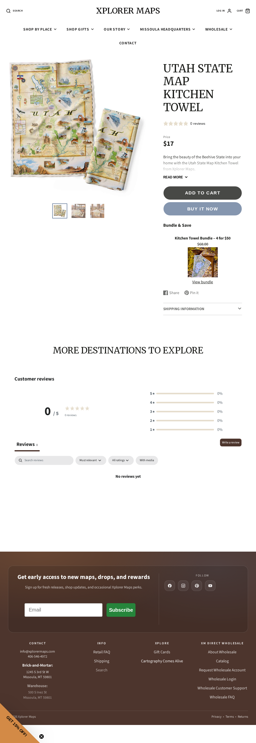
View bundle (202, 282)
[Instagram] (183, 585)
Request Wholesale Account (222, 670)
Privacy (217, 716)
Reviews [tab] (27, 444)
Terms (230, 716)
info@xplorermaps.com (37, 651)
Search (102, 670)
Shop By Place (37, 29)
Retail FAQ (101, 652)
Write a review (231, 442)
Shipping (101, 661)
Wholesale (216, 29)
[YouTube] (210, 585)
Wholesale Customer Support (222, 688)
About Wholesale (222, 652)
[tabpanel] (128, 493)
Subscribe (121, 610)
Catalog (222, 661)
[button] (186, 394)
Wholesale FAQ (222, 697)
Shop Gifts (77, 29)
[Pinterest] (197, 585)
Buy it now (202, 208)
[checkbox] (147, 460)
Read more (173, 177)
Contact (127, 43)
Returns (243, 716)
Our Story (114, 29)
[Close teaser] (41, 736)
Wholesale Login (222, 679)
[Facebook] (169, 585)
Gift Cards (162, 652)
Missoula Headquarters (165, 29)
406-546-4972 (37, 656)
